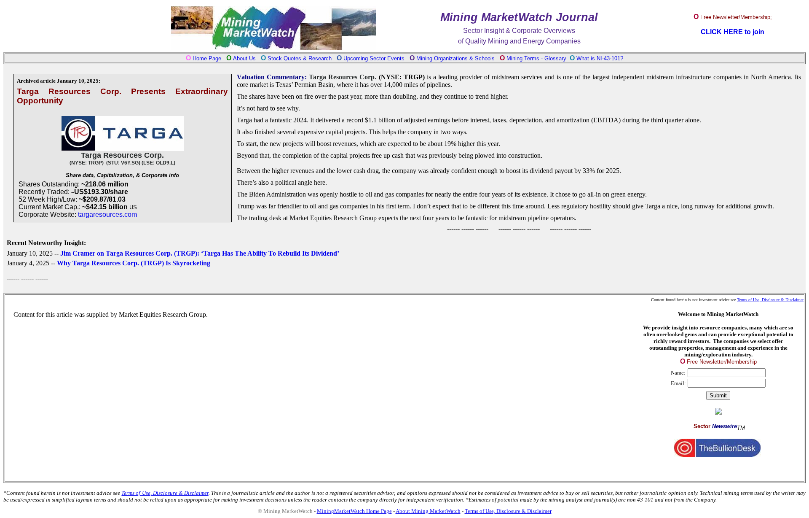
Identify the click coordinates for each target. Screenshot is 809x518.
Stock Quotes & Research (300, 58)
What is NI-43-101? (599, 58)
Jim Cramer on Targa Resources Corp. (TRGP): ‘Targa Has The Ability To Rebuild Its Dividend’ (199, 253)
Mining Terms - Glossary (536, 58)
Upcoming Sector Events (374, 58)
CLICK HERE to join (732, 31)
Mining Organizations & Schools (455, 58)
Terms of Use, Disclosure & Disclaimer (770, 299)
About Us (244, 58)
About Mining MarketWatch (428, 511)
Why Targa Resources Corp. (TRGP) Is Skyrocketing (133, 263)
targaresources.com (107, 214)
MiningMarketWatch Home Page (354, 511)
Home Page (207, 58)
